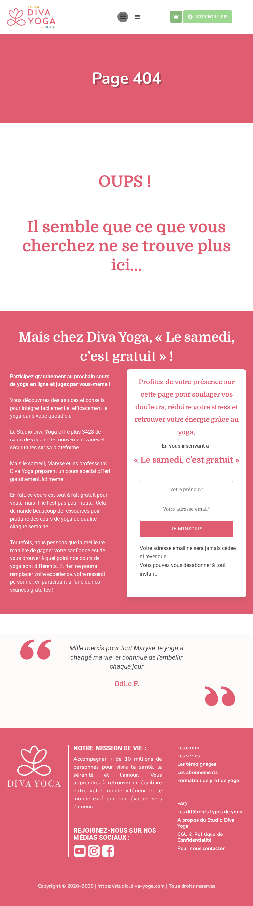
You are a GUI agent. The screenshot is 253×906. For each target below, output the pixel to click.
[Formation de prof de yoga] (210, 780)
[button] (122, 17)
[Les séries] (210, 756)
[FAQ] (210, 804)
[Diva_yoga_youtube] (79, 851)
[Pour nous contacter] (210, 848)
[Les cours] (210, 747)
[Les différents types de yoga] (210, 812)
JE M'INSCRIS (187, 528)
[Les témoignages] (210, 764)
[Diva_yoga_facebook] (108, 851)
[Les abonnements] (210, 772)
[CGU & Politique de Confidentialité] (210, 837)
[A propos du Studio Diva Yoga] (210, 823)
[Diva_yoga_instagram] (94, 851)
